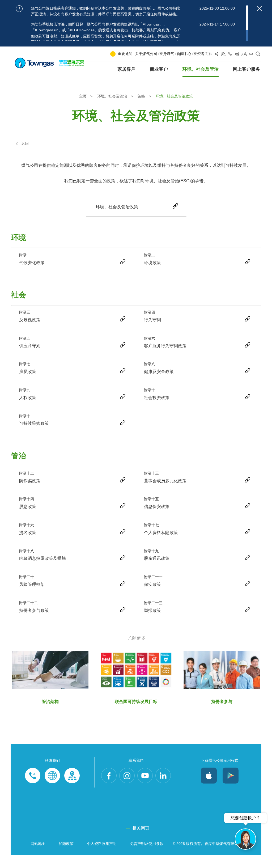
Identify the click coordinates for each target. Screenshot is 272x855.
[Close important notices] (259, 8)
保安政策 (152, 584)
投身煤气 (166, 54)
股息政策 (27, 506)
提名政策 (27, 532)
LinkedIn (163, 775)
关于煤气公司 (146, 54)
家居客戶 (126, 69)
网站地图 (38, 843)
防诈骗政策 (29, 481)
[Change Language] (251, 55)
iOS (209, 775)
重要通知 (125, 54)
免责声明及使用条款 (146, 843)
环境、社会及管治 (200, 69)
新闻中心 (183, 54)
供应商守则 (29, 346)
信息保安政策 (156, 506)
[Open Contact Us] (230, 55)
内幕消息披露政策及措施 (42, 558)
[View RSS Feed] (223, 55)
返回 (25, 143)
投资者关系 (202, 54)
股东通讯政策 (156, 558)
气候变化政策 (32, 262)
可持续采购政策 (34, 423)
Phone (32, 775)
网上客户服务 (246, 69)
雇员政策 (27, 371)
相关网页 (140, 828)
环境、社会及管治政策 (117, 207)
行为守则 (152, 320)
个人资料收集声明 (102, 843)
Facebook (109, 775)
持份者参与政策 (34, 610)
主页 (83, 96)
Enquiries (52, 775)
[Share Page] (216, 55)
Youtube (145, 775)
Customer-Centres (72, 775)
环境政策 (152, 262)
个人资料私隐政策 (161, 532)
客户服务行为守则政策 (165, 346)
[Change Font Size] (244, 55)
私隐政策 (66, 843)
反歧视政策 (29, 320)
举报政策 (152, 610)
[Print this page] (237, 55)
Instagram (127, 775)
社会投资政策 (156, 397)
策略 (142, 96)
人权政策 (27, 397)
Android (230, 775)
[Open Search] (258, 55)
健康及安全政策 (159, 371)
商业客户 (159, 69)
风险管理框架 (32, 584)
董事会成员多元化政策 (165, 481)
